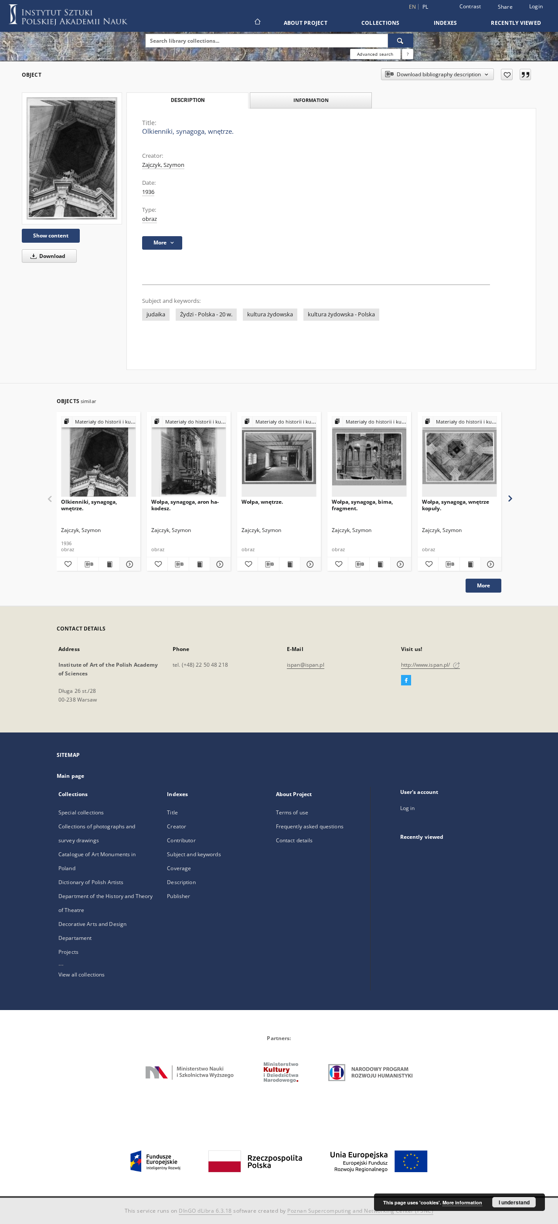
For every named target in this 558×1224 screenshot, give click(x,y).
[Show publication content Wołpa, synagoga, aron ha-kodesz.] (199, 564)
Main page (70, 776)
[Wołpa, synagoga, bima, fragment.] (369, 457)
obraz (149, 219)
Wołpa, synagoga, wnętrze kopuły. (455, 505)
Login (536, 6)
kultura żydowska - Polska (341, 314)
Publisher (178, 896)
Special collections (81, 812)
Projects (68, 952)
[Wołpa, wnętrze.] (279, 457)
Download (51, 256)
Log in (407, 808)
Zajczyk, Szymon (163, 165)
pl (425, 7)
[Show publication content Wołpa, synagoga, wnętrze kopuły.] (470, 564)
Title (172, 812)
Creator (176, 826)
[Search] (400, 40)
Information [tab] (311, 100)
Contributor (181, 840)
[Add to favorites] (507, 74)
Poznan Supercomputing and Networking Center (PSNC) (360, 1210)
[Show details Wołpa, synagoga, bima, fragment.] (399, 564)
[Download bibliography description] (88, 564)
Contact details (294, 840)
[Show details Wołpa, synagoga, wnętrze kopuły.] (490, 564)
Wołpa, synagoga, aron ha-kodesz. (185, 505)
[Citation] (525, 74)
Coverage (179, 868)
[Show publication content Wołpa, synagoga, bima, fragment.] (380, 564)
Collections (380, 23)
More (483, 585)
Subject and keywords (194, 854)
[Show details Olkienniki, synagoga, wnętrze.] (129, 564)
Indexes (445, 23)
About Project (305, 23)
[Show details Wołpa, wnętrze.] (309, 564)
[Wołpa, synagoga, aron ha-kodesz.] (189, 457)
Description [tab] (187, 100)
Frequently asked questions (310, 826)
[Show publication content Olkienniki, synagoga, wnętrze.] (109, 564)
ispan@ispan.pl (305, 664)
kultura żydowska (270, 314)
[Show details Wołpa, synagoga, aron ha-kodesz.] (219, 564)
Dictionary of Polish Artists (90, 882)
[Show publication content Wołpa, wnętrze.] (289, 564)
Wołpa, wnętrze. (262, 501)
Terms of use (292, 812)
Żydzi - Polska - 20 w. (206, 314)
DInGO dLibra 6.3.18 (205, 1210)
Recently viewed (516, 23)
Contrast (470, 6)
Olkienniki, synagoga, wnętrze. (89, 505)
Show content (50, 235)
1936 (148, 192)
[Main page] (257, 22)
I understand (514, 1202)
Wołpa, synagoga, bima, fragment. (362, 505)
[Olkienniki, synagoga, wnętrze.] (72, 158)
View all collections (81, 974)
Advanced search (375, 54)
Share (505, 6)
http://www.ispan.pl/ (426, 664)
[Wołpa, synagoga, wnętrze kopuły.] (459, 457)
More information (462, 1202)
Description (181, 882)
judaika (155, 314)
